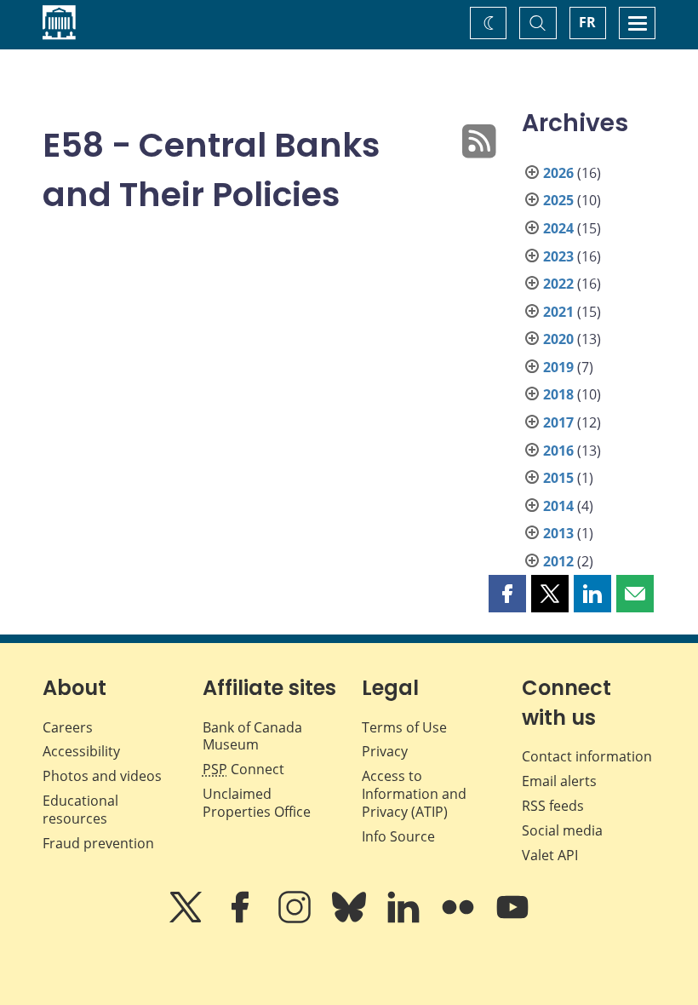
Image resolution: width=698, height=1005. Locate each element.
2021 (558, 311)
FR (587, 22)
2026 (558, 173)
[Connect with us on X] (187, 919)
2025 (558, 200)
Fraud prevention (98, 843)
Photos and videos (102, 776)
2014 (558, 506)
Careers (68, 727)
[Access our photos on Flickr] (459, 919)
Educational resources (80, 809)
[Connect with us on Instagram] (296, 919)
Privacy (385, 751)
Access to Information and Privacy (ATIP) (414, 794)
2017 (558, 422)
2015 (558, 477)
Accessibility (81, 751)
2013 (558, 533)
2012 (558, 561)
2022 (558, 283)
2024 (558, 228)
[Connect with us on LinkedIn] (405, 919)
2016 (558, 450)
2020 (558, 339)
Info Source (398, 836)
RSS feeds (553, 805)
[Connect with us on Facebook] (242, 919)
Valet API (550, 855)
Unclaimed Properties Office (257, 802)
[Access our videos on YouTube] (512, 919)
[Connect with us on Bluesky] (350, 919)
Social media (562, 830)
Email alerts (559, 781)
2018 (558, 394)
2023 (558, 256)
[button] (507, 593)
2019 (558, 367)
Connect (243, 769)
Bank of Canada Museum (252, 736)
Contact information (587, 756)
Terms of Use (404, 727)
